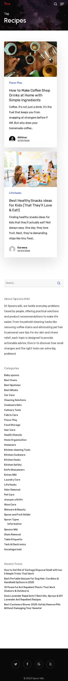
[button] (62, 4)
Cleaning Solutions (15, 400)
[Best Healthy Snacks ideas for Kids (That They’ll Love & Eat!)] (30, 204)
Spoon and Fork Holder (17, 514)
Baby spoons (11, 375)
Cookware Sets (13, 405)
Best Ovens (10, 380)
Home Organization (15, 440)
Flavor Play (15, 82)
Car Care (9, 395)
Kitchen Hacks (12, 459)
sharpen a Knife (13, 499)
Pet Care (9, 494)
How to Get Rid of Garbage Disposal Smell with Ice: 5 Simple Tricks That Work (33, 572)
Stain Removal (12, 534)
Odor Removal (12, 489)
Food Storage (12, 425)
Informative (14, 524)
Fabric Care (11, 415)
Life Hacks (15, 193)
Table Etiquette (13, 539)
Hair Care (9, 430)
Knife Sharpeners (14, 469)
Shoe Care (10, 504)
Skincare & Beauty (15, 509)
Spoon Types (11, 519)
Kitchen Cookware (14, 455)
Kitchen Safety (13, 464)
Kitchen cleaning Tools (17, 450)
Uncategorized (12, 549)
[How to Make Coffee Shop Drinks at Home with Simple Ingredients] (30, 94)
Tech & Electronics (15, 544)
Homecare (10, 445)
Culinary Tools (12, 410)
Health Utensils (13, 435)
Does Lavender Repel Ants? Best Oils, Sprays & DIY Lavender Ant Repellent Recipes (33, 598)
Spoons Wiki (11, 529)
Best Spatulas (12, 385)
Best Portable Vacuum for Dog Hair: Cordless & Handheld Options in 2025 (31, 580)
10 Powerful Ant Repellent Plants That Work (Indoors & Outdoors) (29, 589)
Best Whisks (11, 390)
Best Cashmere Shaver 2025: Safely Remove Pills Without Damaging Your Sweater (32, 606)
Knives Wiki (10, 474)
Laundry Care (12, 479)
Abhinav (22, 137)
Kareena (22, 247)
